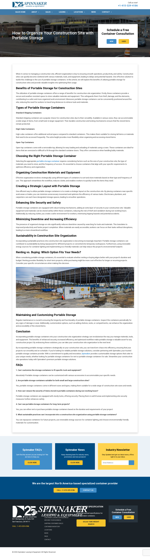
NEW (111, 41)
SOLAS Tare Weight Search (91, 523)
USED (124, 41)
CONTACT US (88, 490)
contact (106, 12)
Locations (78, 12)
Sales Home (20, 12)
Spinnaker (86, 354)
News (93, 12)
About (34, 12)
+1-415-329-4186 (128, 5)
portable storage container (48, 161)
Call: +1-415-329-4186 (66, 490)
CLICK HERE (32, 463)
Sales (48, 12)
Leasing (62, 12)
